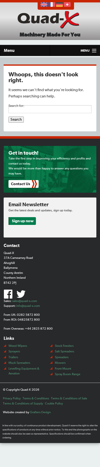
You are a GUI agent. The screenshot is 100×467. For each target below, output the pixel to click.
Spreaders (61, 357)
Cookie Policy (54, 403)
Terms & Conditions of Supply (23, 403)
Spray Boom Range (67, 374)
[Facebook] (9, 294)
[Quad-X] (49, 19)
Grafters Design (40, 412)
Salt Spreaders (64, 351)
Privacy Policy (12, 398)
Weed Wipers (17, 346)
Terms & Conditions (36, 398)
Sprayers (14, 351)
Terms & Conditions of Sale (69, 398)
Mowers (60, 362)
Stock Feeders (64, 346)
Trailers (13, 357)
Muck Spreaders (19, 362)
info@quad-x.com (28, 306)
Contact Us (20, 184)
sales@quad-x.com (24, 301)
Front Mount (63, 368)
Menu (9, 50)
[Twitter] (22, 294)
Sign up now (22, 221)
